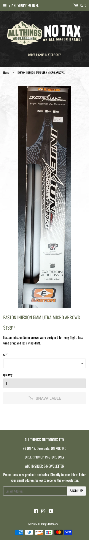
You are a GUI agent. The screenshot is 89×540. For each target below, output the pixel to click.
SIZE (5, 354)
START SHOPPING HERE (24, 5)
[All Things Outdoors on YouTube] (51, 511)
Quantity (7, 374)
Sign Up (76, 491)
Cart (82, 5)
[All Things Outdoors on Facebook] (36, 511)
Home (6, 72)
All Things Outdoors (48, 524)
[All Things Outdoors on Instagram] (43, 511)
